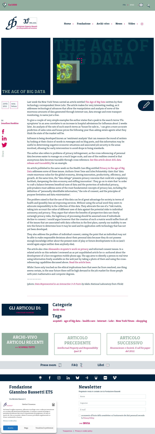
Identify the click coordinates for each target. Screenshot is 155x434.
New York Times (125, 321)
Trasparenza (67, 431)
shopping (141, 321)
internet (101, 321)
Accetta (10, 428)
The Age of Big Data (95, 102)
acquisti (57, 321)
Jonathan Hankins (10, 123)
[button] (53, 404)
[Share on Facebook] (4, 131)
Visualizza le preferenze (44, 428)
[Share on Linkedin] (4, 138)
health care (89, 321)
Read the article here (79, 262)
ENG (132, 5)
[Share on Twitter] (4, 145)
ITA (124, 5)
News (119, 23)
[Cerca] (148, 6)
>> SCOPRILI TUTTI (25, 347)
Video (131, 23)
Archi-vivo (103, 23)
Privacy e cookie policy (10, 421)
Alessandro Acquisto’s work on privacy (68, 249)
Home (67, 23)
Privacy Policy (88, 418)
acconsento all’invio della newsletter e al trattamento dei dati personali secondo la (113, 416)
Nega (26, 428)
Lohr (111, 321)
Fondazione (83, 23)
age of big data (72, 321)
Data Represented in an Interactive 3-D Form (58, 284)
